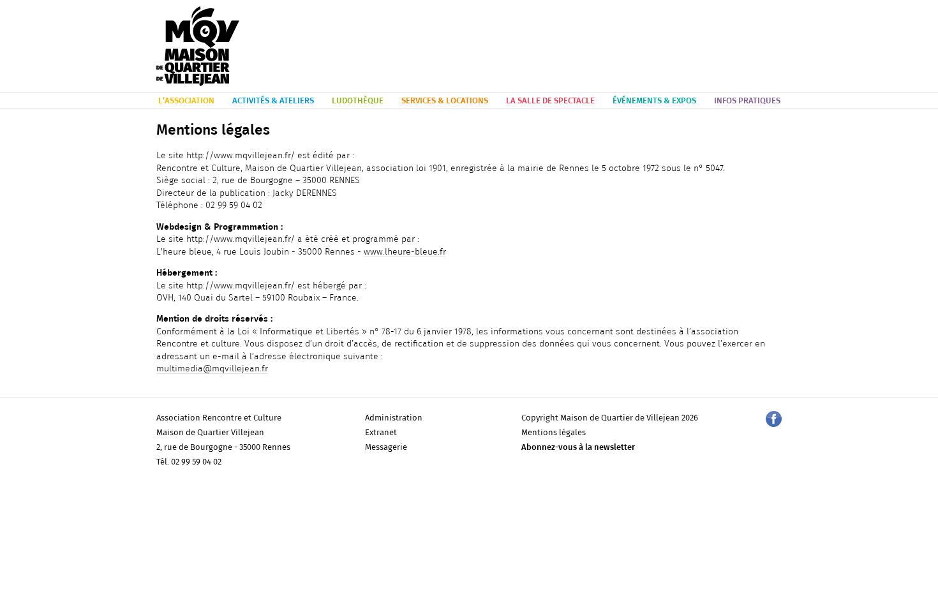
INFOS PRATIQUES (747, 101)
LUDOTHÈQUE (357, 101)
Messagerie (386, 447)
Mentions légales (553, 433)
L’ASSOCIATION (186, 101)
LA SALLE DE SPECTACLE (550, 101)
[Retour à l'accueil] (197, 47)
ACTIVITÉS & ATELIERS (273, 101)
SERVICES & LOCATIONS (444, 101)
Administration (393, 418)
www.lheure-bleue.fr (405, 252)
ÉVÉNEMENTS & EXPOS (654, 101)
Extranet (381, 433)
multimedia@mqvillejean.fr (212, 368)
